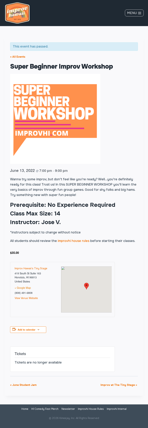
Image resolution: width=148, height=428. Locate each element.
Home (24, 409)
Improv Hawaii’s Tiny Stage (31, 268)
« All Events (17, 57)
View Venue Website (26, 298)
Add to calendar (26, 329)
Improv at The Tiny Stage (119, 385)
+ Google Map (23, 287)
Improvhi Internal (117, 409)
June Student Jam (23, 385)
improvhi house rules (73, 241)
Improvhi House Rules (91, 409)
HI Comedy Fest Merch (44, 409)
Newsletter (68, 409)
